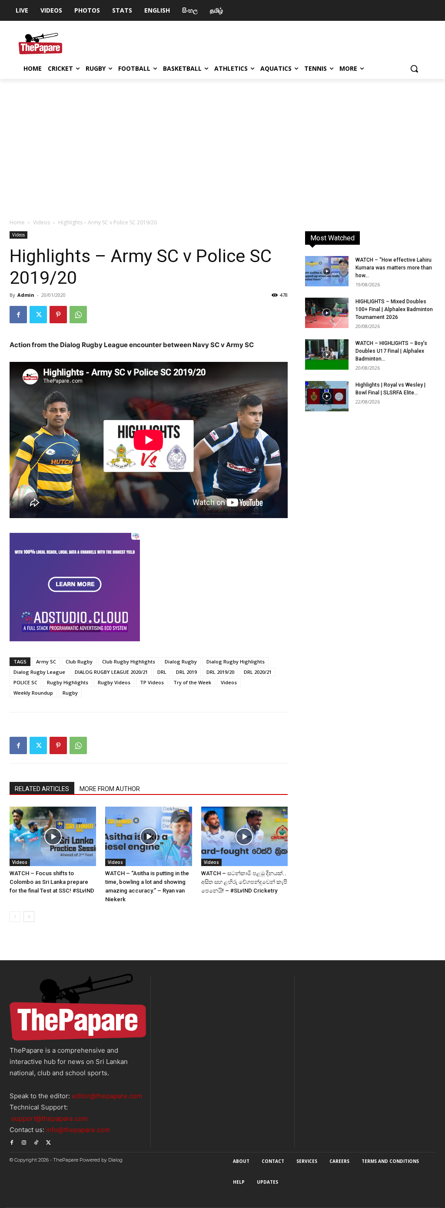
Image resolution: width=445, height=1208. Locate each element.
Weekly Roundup (33, 692)
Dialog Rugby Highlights (235, 661)
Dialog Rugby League (39, 672)
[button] (414, 68)
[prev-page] (15, 916)
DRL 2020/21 (258, 672)
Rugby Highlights (67, 682)
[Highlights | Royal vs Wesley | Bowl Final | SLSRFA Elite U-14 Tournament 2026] (327, 396)
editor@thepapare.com (107, 1096)
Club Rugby (79, 661)
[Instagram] (24, 1142)
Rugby (70, 692)
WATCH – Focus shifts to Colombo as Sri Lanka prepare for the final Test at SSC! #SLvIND (52, 882)
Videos (41, 222)
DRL (161, 672)
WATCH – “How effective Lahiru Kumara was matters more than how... (393, 268)
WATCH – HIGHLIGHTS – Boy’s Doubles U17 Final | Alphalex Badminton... (391, 351)
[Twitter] (38, 314)
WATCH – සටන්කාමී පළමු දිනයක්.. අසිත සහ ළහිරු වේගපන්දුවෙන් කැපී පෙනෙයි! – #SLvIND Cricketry (244, 882)
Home (17, 222)
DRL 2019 (186, 672)
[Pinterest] (58, 314)
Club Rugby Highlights (128, 661)
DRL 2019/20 (220, 672)
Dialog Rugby (181, 661)
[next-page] (28, 916)
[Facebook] (18, 314)
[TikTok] (36, 1142)
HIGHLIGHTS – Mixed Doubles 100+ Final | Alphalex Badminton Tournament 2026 (394, 309)
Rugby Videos (114, 682)
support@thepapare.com (49, 1118)
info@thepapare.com (78, 1130)
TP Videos (152, 682)
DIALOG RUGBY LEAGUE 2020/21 (111, 672)
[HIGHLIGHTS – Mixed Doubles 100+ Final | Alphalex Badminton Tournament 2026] (327, 313)
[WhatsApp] (78, 314)
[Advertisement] (222, 144)
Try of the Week (192, 682)
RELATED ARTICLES (42, 788)
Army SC (46, 661)
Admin (25, 295)
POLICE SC (25, 682)
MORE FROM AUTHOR (110, 788)
